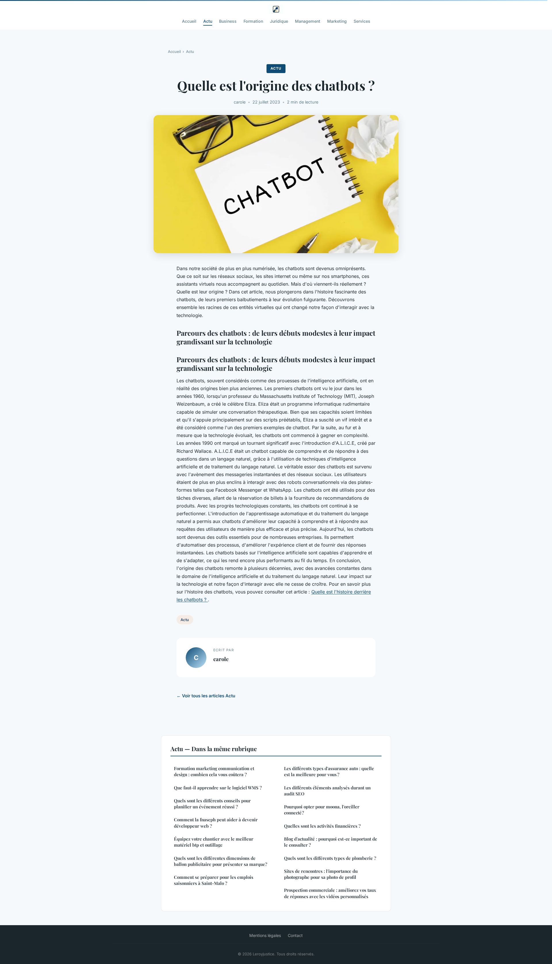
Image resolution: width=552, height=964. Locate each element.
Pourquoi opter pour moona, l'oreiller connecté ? (321, 810)
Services (362, 21)
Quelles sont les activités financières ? (322, 826)
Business (228, 21)
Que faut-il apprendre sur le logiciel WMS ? (218, 788)
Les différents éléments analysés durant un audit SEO (327, 791)
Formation (253, 21)
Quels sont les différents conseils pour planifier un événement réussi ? (212, 804)
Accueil (189, 21)
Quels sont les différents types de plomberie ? (330, 858)
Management (307, 21)
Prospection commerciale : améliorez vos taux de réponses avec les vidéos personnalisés (330, 893)
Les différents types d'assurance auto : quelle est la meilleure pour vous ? (329, 771)
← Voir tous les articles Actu (206, 695)
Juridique (279, 21)
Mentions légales (265, 935)
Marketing (337, 21)
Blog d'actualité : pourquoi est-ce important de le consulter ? (330, 842)
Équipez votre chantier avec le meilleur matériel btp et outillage (213, 842)
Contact (295, 935)
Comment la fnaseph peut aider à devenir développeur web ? (216, 823)
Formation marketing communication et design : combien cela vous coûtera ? (214, 771)
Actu (207, 21)
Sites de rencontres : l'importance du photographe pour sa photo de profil (321, 874)
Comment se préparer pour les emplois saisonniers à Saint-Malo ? (213, 880)
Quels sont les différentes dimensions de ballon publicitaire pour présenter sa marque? (220, 861)
